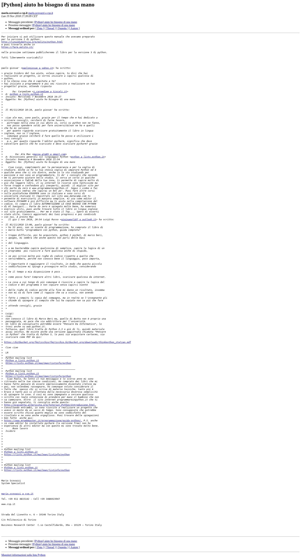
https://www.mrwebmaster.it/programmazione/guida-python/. (43, 420)
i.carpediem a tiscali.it (50, 91)
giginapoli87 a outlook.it (78, 219)
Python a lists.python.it (22, 360)
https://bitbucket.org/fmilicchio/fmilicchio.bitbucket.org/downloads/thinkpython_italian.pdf (67, 342)
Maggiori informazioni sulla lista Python (23, 554)
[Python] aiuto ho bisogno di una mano (55, 22)
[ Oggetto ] (62, 28)
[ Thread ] (50, 28)
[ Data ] (40, 28)
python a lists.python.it (26, 94)
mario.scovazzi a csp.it (40, 12)
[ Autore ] (74, 28)
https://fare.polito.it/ (17, 47)
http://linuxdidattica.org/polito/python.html (32, 42)
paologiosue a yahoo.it (37, 68)
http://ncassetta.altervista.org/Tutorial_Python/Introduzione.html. (50, 405)
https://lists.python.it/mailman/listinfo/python (38, 363)
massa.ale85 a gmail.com (49, 154)
